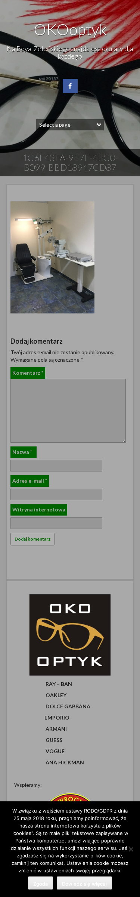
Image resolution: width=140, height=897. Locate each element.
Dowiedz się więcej (84, 884)
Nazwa (22, 452)
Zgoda (40, 884)
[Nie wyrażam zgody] (130, 849)
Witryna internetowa (38, 509)
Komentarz (27, 372)
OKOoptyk (70, 29)
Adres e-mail (29, 480)
